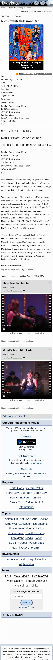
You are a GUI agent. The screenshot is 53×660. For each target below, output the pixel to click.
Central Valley (34, 488)
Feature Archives (36, 580)
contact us (37, 463)
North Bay (12, 492)
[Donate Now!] (26, 442)
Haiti (23, 559)
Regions (7, 482)
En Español (40, 523)
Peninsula (37, 497)
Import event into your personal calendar (35, 74)
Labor (38, 538)
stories (19, 473)
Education (25, 523)
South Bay (40, 492)
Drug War (11, 523)
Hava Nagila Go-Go (16, 283)
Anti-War (25, 519)
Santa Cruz (17, 502)
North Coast (17, 488)
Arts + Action (40, 519)
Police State (36, 542)
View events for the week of (36, 11)
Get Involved (40, 576)
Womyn (18, 16)
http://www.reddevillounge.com (15, 117)
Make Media (21, 576)
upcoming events (36, 473)
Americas (13, 559)
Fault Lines (21, 585)
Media (29, 538)
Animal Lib (11, 519)
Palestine (40, 559)
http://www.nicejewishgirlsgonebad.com (17, 269)
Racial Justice (20, 547)
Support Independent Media (20, 422)
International (26, 507)
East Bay (26, 492)
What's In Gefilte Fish (17, 350)
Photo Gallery (14, 580)
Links (35, 585)
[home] (24, 3)
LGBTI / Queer (18, 542)
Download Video (15, 333)
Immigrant (17, 538)
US (41, 502)
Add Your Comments (14, 416)
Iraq (30, 559)
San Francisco (7, 16)
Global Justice (35, 528)
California (31, 502)
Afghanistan (26, 564)
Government (16, 533)
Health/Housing (35, 533)
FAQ (8, 576)
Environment (17, 528)
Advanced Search (26, 607)
